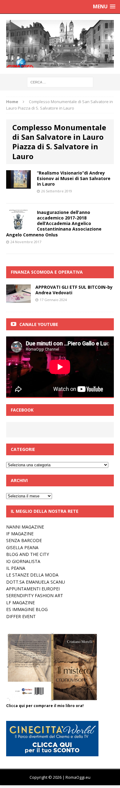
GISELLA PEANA (22, 547)
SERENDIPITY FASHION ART (34, 595)
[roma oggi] (60, 44)
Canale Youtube (38, 324)
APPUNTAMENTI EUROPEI (33, 589)
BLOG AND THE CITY (27, 554)
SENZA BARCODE (24, 540)
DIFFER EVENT (21, 616)
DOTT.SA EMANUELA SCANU (35, 582)
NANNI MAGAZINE (25, 527)
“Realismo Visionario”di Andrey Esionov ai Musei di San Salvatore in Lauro (73, 178)
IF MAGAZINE (20, 534)
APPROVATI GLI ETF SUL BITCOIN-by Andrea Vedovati (74, 290)
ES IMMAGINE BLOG (27, 609)
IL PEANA (15, 568)
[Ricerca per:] (60, 82)
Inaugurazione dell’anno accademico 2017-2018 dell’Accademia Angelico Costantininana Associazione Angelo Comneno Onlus (54, 223)
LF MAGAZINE (20, 602)
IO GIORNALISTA (23, 561)
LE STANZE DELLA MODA (32, 575)
